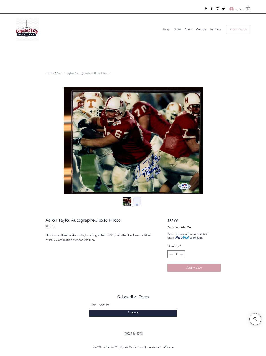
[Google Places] (206, 9)
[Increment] (182, 254)
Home (49, 73)
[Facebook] (212, 9)
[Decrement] (170, 254)
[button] (248, 8)
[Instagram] (217, 9)
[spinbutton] (176, 254)
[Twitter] (223, 9)
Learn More (197, 237)
